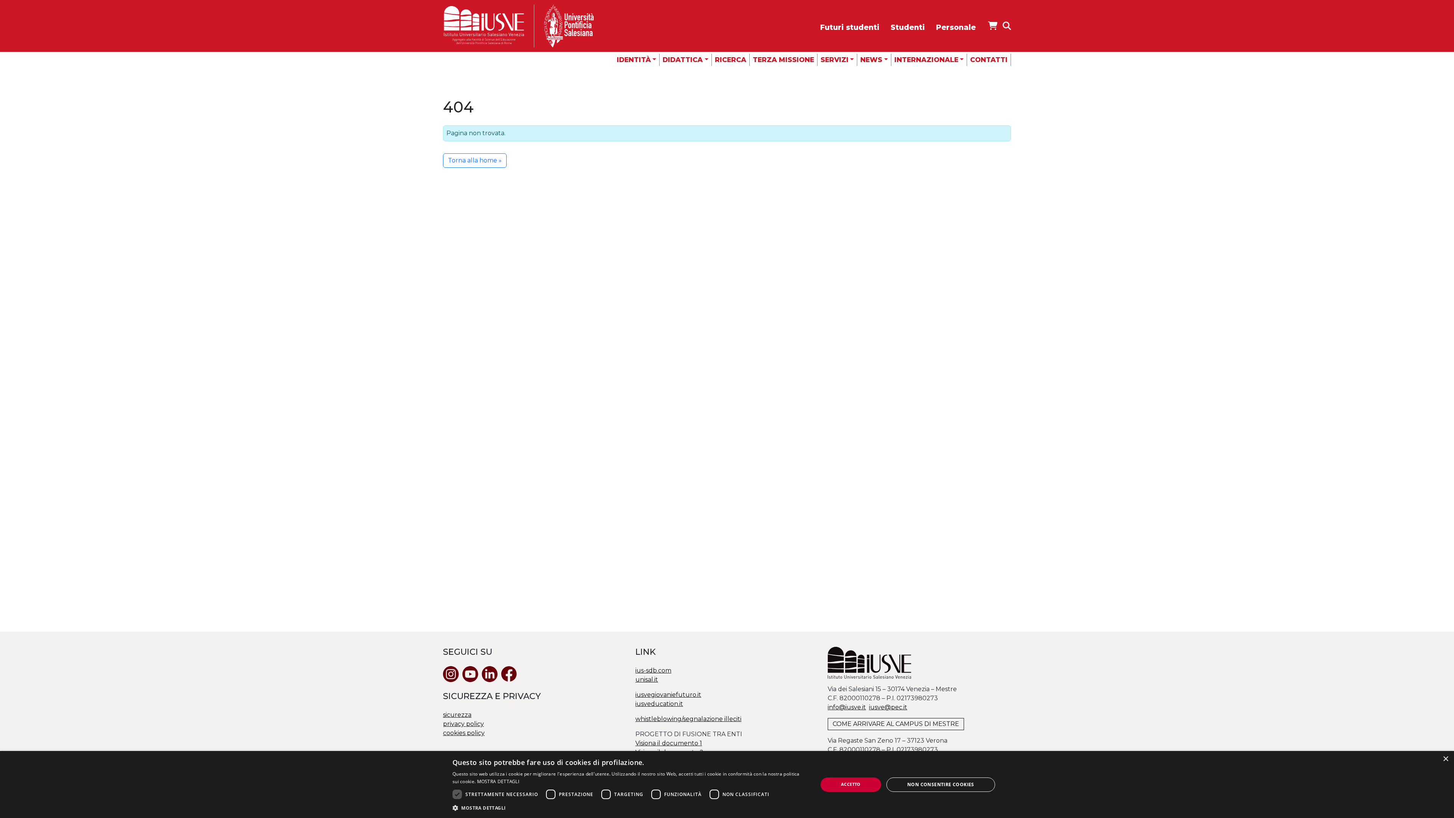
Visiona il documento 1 (668, 743)
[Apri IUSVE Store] (992, 26)
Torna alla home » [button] (475, 160)
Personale (956, 27)
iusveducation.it (659, 703)
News (871, 60)
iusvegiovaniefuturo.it (668, 694)
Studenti (908, 27)
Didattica (683, 60)
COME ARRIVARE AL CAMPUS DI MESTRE (896, 723)
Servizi (835, 60)
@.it (888, 707)
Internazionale (926, 60)
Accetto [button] (851, 784)
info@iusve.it (847, 707)
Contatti (989, 60)
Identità (634, 60)
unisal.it (646, 679)
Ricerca (730, 60)
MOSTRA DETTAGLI (498, 781)
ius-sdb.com (653, 670)
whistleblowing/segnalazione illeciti (688, 719)
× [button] (1445, 759)
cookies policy (464, 733)
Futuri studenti (849, 27)
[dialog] (727, 784)
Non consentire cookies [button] (940, 784)
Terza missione (783, 60)
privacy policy (463, 723)
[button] (629, 807)
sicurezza (457, 714)
